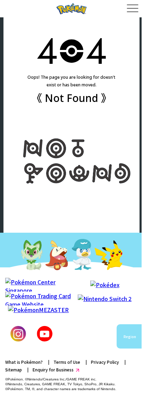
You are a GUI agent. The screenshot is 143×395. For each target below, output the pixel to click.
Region (130, 336)
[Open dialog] (132, 8)
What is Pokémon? (24, 362)
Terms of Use (66, 362)
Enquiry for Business (53, 369)
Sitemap (13, 369)
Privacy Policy (105, 362)
